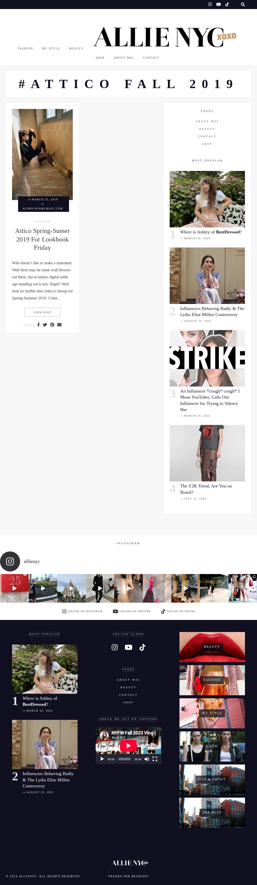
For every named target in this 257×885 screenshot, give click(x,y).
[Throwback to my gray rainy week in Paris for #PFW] (100, 588)
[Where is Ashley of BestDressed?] (207, 199)
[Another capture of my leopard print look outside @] (242, 588)
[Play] (102, 759)
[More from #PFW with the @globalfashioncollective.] (128, 588)
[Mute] (146, 759)
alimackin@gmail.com (43, 208)
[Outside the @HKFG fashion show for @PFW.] (214, 588)
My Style (51, 48)
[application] (128, 745)
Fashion (25, 48)
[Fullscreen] (154, 759)
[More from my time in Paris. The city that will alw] (71, 588)
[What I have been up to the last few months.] (43, 588)
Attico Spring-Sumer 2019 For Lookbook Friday (42, 239)
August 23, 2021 (198, 321)
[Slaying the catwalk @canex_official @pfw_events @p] (185, 588)
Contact (151, 57)
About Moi (124, 57)
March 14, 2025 (197, 415)
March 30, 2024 (197, 238)
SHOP (100, 57)
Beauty (76, 48)
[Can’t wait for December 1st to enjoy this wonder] (14, 588)
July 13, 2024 (195, 498)
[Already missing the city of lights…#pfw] (157, 588)
